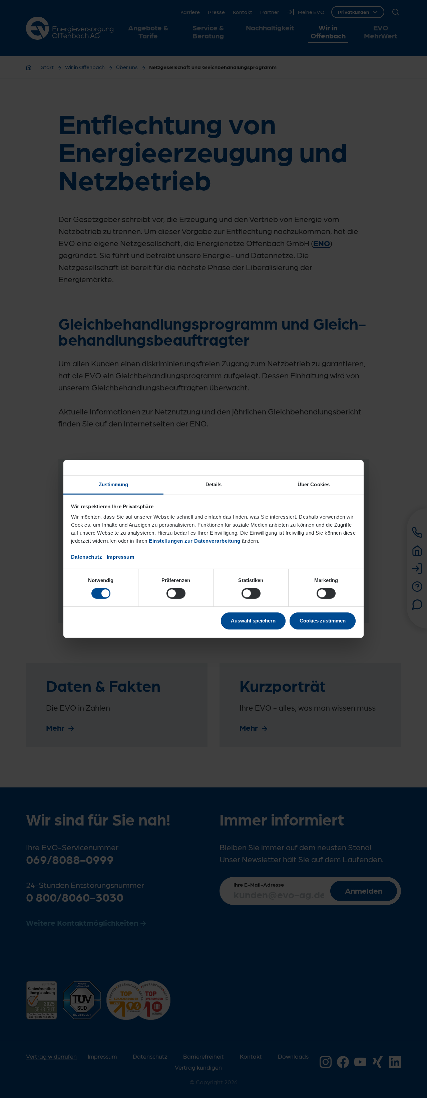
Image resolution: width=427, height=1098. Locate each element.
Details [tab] (213, 484)
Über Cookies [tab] (314, 484)
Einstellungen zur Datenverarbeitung (195, 541)
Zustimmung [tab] (113, 484)
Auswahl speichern (253, 620)
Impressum (120, 557)
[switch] (175, 593)
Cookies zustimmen (323, 620)
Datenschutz (86, 557)
